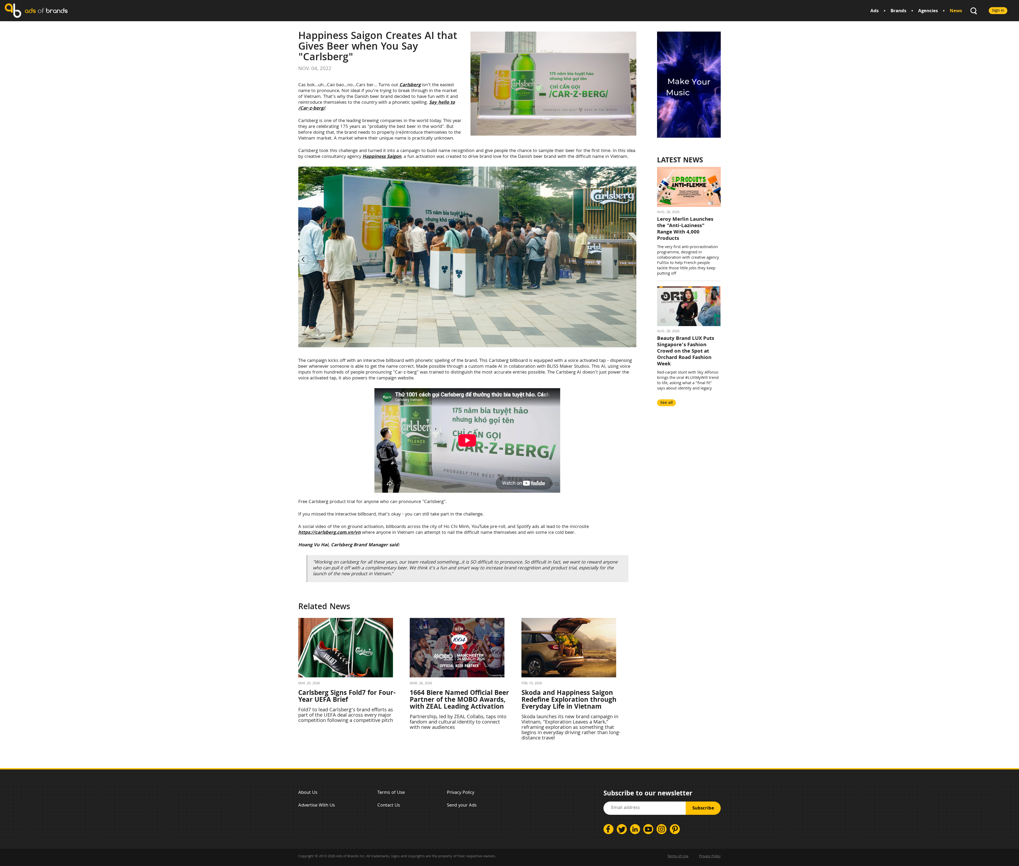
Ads (874, 11)
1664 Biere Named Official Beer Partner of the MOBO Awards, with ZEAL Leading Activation (459, 700)
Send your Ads (462, 805)
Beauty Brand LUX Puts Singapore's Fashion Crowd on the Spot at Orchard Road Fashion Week (685, 352)
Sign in (998, 10)
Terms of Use (391, 793)
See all (666, 403)
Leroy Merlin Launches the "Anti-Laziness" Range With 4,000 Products (685, 229)
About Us (307, 793)
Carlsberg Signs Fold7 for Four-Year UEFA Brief (347, 697)
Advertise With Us (316, 805)
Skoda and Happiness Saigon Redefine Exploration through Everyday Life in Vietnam (568, 700)
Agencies (928, 11)
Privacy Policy (460, 793)
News (956, 11)
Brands (898, 11)
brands (46, 10)
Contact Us (388, 805)
